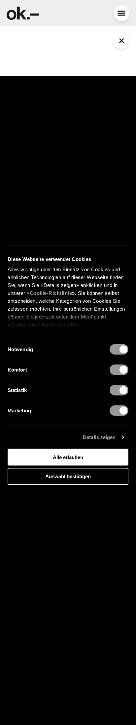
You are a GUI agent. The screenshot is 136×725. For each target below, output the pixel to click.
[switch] (119, 369)
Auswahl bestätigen (68, 476)
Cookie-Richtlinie (51, 293)
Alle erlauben (68, 457)
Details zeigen (99, 437)
